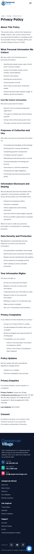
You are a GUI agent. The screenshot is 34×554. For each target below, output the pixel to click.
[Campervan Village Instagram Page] (11, 545)
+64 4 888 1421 (11, 469)
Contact (4, 523)
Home (3, 16)
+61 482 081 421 (12, 463)
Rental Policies (6, 526)
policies (9, 16)
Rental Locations (7, 498)
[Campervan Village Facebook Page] (23, 545)
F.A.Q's (3, 529)
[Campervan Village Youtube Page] (17, 545)
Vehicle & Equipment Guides (10, 533)
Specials (4, 510)
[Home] (8, 3)
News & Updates (7, 514)
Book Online (5, 488)
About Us (4, 485)
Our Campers (5, 495)
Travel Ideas (5, 507)
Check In (4, 491)
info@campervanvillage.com (10, 395)
